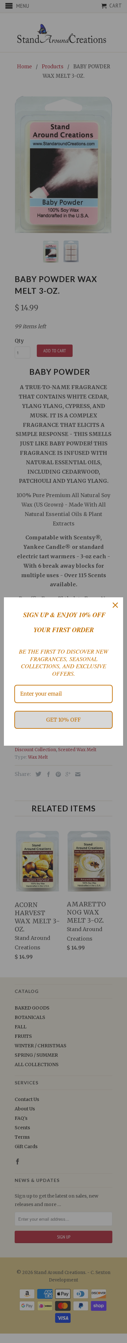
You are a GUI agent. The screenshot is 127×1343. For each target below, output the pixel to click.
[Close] (115, 605)
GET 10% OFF (63, 719)
